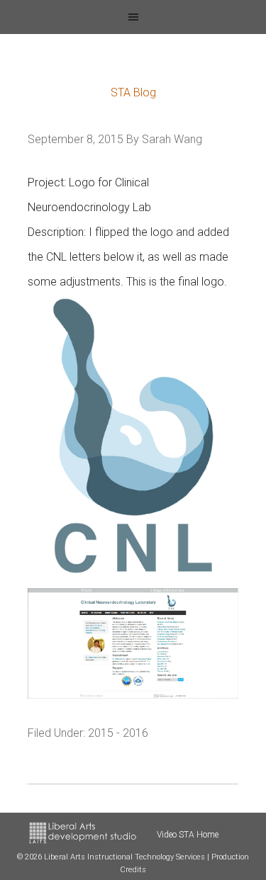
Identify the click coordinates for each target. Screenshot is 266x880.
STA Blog (133, 92)
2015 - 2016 (118, 733)
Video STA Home (187, 835)
